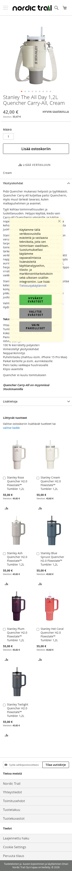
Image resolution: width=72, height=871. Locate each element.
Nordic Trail (11, 783)
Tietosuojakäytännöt (32, 285)
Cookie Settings (14, 847)
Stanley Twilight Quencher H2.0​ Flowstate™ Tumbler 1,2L (17, 710)
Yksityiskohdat (13, 183)
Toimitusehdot (14, 801)
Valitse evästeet (35, 313)
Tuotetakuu (11, 810)
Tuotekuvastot (14, 818)
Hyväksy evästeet (35, 299)
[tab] (36, 183)
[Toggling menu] (5, 7)
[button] (21, 91)
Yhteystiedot (12, 792)
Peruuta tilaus (13, 856)
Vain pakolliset (35, 326)
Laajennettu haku (16, 838)
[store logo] (32, 8)
